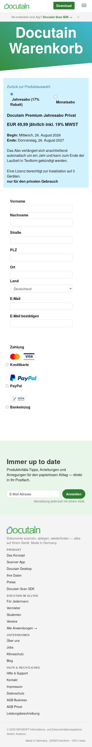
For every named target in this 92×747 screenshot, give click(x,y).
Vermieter (13, 608)
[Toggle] (84, 5)
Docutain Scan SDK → (57, 17)
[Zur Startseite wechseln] (16, 6)
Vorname (17, 201)
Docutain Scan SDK (20, 588)
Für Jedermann (18, 601)
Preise (11, 582)
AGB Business (17, 700)
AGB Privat (14, 706)
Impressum (15, 686)
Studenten (14, 614)
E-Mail (15, 298)
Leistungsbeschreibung (23, 713)
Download (64, 5)
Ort (12, 267)
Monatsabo (64, 102)
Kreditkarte (19, 364)
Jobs (10, 647)
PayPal (16, 385)
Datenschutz (15, 693)
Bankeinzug (20, 407)
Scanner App (16, 562)
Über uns (13, 640)
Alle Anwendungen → (22, 628)
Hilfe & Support (17, 673)
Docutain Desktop (19, 568)
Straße (15, 232)
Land (14, 280)
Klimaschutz (15, 654)
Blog (10, 660)
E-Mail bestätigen (24, 316)
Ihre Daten (14, 575)
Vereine (12, 621)
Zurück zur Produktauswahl (28, 86)
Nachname (19, 215)
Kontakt (12, 680)
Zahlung (17, 347)
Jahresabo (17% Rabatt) (24, 102)
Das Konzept (16, 555)
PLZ (13, 249)
